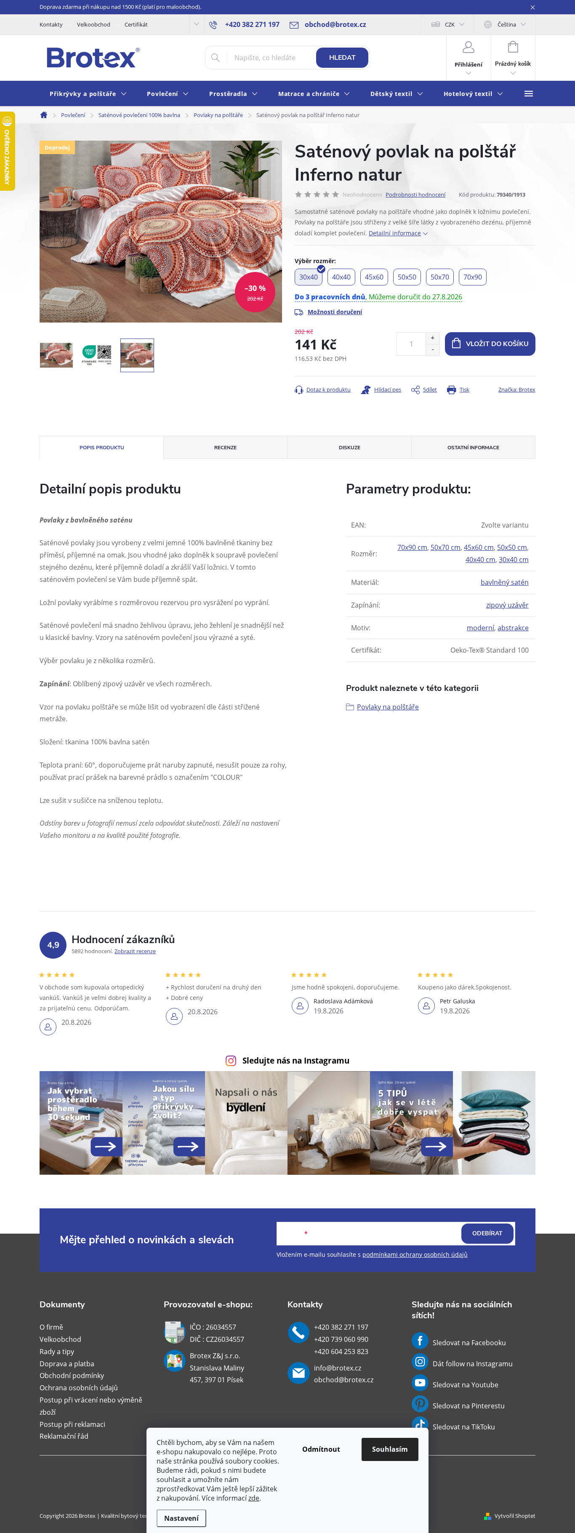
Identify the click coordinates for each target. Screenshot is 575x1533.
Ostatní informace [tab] (473, 447)
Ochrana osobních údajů (79, 1387)
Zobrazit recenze (135, 951)
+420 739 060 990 (341, 1339)
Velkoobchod (93, 24)
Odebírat (487, 1233)
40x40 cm (480, 559)
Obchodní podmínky (72, 1375)
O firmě (51, 1327)
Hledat (342, 57)
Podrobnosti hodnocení (415, 194)
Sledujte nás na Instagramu (295, 1060)
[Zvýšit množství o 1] (432, 338)
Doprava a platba (67, 1363)
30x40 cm (514, 559)
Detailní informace (395, 233)
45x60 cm (479, 547)
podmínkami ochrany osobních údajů (415, 1254)
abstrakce (513, 627)
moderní (480, 627)
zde (253, 1498)
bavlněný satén (505, 582)
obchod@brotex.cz (343, 1379)
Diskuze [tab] (349, 447)
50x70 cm (446, 547)
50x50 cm (512, 547)
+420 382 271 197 (341, 1327)
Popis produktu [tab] (102, 447)
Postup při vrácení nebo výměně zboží (91, 1406)
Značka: (516, 389)
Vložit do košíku (497, 344)
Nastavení (181, 1518)
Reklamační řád (64, 1436)
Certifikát (136, 24)
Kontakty (51, 24)
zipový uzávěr (507, 605)
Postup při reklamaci (72, 1424)
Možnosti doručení (335, 312)
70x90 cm (412, 547)
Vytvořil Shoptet (515, 1516)
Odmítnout (321, 1449)
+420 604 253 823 (341, 1351)
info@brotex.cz (337, 1368)
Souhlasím (390, 1449)
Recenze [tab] (225, 447)
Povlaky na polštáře (388, 707)
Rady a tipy (57, 1351)
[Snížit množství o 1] (432, 349)
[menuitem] (88, 94)
